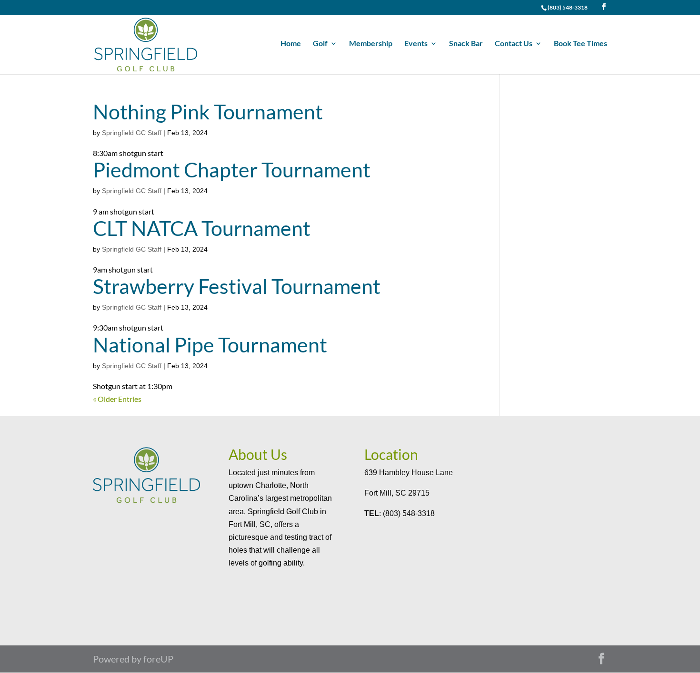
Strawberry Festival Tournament (236, 286)
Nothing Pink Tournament (208, 111)
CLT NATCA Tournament (201, 228)
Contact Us (513, 44)
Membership (370, 44)
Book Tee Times (580, 44)
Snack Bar (466, 44)
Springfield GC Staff (131, 133)
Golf (320, 44)
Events (416, 44)
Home (290, 44)
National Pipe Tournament (210, 344)
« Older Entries (117, 398)
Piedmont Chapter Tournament (231, 169)
